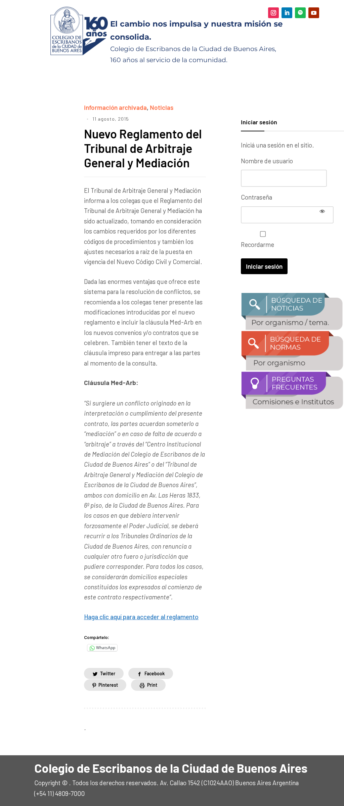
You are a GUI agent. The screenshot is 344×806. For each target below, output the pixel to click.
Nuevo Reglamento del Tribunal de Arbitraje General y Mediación (143, 148)
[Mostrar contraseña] (322, 211)
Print (152, 685)
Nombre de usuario (267, 161)
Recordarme (257, 244)
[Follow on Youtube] (313, 12)
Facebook (154, 673)
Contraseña (256, 197)
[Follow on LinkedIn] (287, 12)
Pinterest (108, 685)
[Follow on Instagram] (273, 12)
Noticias (161, 107)
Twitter (107, 673)
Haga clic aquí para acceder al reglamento (141, 617)
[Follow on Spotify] (300, 12)
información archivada (115, 107)
